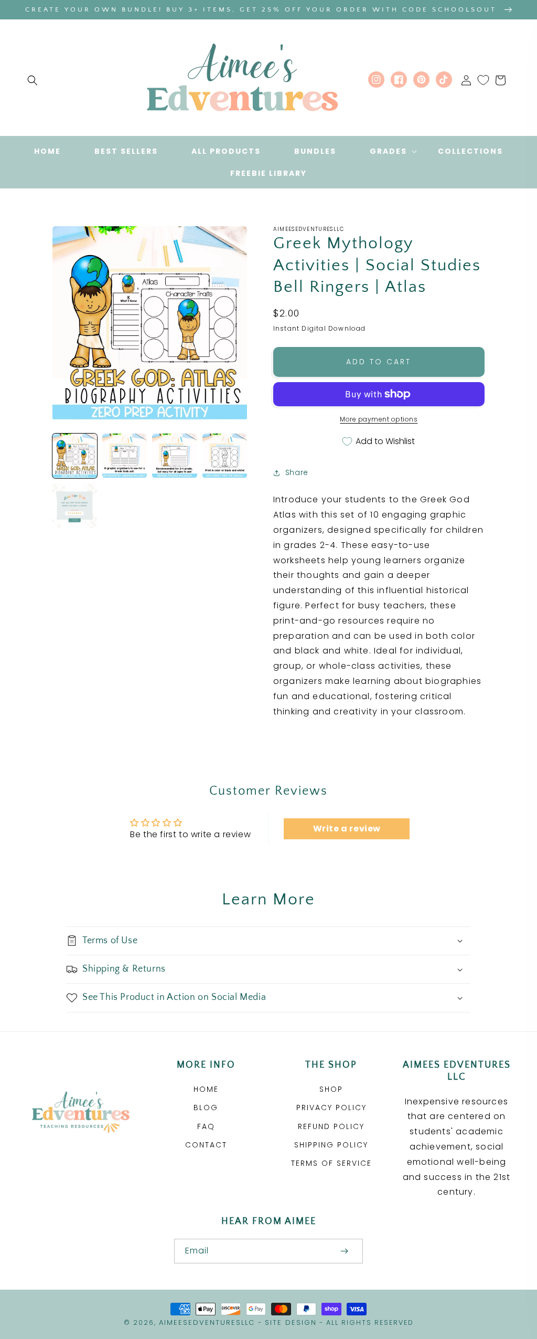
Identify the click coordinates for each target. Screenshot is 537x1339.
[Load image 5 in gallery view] (74, 505)
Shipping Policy (331, 1145)
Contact (206, 1145)
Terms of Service (331, 1163)
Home (206, 1089)
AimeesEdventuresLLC (207, 1322)
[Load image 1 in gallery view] (74, 456)
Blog (206, 1107)
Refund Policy (331, 1126)
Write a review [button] (347, 829)
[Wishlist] (483, 80)
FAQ (206, 1126)
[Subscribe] (344, 1251)
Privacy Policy (331, 1107)
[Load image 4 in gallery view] (224, 456)
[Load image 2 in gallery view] (124, 456)
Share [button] (296, 472)
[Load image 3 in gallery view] (174, 456)
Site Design (291, 1322)
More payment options (378, 419)
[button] (32, 80)
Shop (331, 1089)
